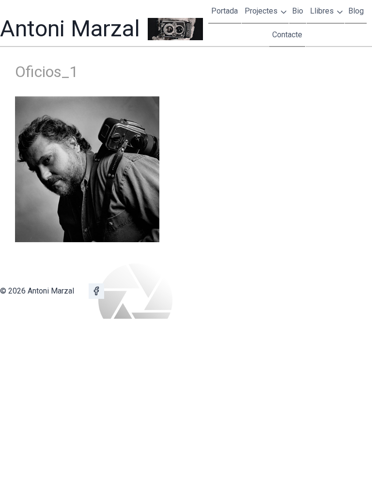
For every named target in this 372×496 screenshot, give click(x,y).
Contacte (287, 34)
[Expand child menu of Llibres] (326, 12)
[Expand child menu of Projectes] (265, 12)
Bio (297, 11)
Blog (356, 11)
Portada (224, 11)
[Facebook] (96, 291)
